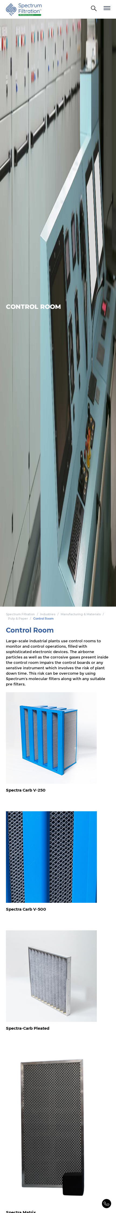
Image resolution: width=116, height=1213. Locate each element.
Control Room (43, 618)
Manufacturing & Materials (81, 614)
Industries (47, 614)
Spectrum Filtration (20, 614)
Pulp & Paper (18, 618)
